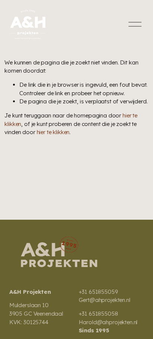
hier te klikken (53, 132)
